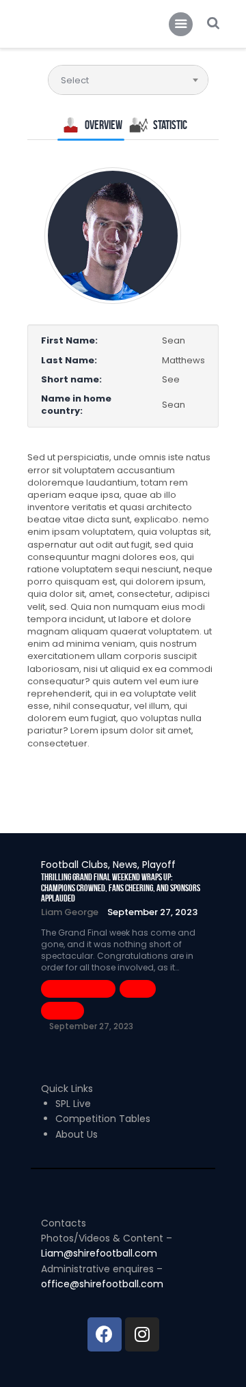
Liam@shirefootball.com (100, 1253)
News (137, 988)
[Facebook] (104, 1334)
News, (127, 864)
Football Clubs (78, 988)
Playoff (159, 864)
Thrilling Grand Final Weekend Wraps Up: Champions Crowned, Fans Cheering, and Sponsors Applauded (120, 887)
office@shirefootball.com (102, 1284)
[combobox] (128, 80)
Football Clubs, (77, 864)
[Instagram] (142, 1334)
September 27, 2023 (152, 912)
